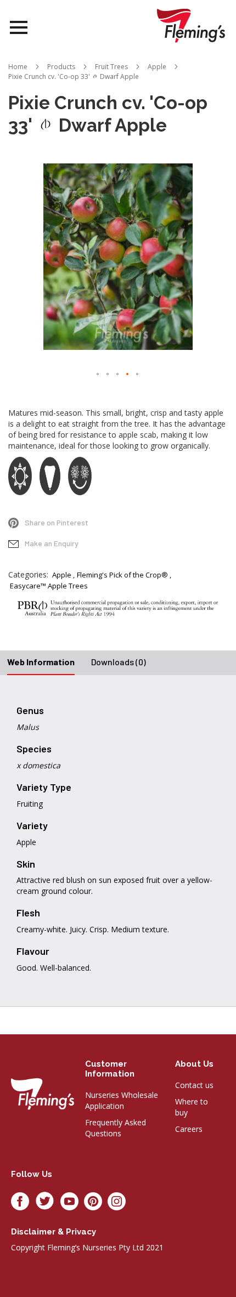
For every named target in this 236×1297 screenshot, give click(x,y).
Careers (189, 1129)
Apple (61, 575)
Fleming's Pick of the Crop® (122, 575)
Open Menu (18, 27)
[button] (98, 374)
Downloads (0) (118, 661)
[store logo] (191, 25)
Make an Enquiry (51, 543)
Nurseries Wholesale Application (121, 1100)
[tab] (41, 662)
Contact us (194, 1085)
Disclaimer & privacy (53, 1232)
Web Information (41, 661)
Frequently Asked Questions (115, 1128)
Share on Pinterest (56, 522)
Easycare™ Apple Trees (49, 586)
